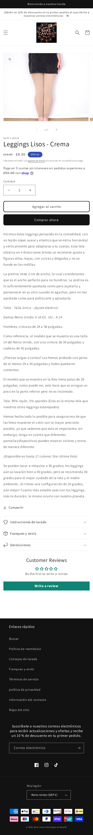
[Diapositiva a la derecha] (56, 130)
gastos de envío (36, 160)
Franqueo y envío (21, 669)
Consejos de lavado (23, 659)
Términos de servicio (24, 679)
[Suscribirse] (79, 748)
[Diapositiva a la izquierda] (37, 130)
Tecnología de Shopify (56, 827)
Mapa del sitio (19, 710)
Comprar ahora (46, 220)
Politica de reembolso (25, 649)
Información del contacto (27, 700)
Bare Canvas (39, 827)
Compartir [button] (16, 507)
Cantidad (9, 181)
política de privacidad (24, 690)
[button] (6, 33)
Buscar (14, 639)
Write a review (46, 586)
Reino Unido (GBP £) (44, 795)
